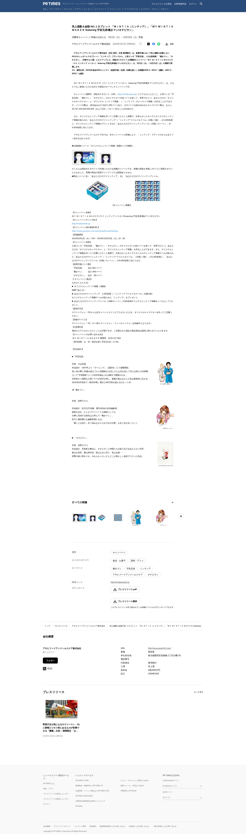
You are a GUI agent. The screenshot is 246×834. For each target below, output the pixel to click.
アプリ (78, 9)
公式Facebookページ (171, 780)
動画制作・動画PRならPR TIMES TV (89, 785)
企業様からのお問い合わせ (139, 826)
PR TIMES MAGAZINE (84, 796)
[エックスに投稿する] (148, 44)
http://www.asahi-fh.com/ (159, 648)
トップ (47, 626)
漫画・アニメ (137, 560)
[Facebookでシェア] (153, 44)
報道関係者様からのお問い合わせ (112, 826)
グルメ (155, 9)
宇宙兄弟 (130, 568)
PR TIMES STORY (82, 780)
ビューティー (100, 9)
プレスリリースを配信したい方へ (56, 799)
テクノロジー (55, 9)
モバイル (68, 9)
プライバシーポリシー (62, 826)
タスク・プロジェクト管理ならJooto (134, 780)
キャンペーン (119, 552)
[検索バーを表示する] (201, 4)
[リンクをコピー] (172, 44)
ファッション (115, 9)
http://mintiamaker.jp (127, 94)
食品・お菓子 (119, 560)
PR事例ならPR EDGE (128, 790)
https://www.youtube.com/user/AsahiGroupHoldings (95, 231)
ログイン (193, 3)
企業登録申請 (180, 3)
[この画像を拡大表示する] (84, 517)
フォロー (50, 660)
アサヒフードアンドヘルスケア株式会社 (88, 626)
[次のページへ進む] (181, 516)
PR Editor (79, 806)
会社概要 (46, 826)
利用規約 (92, 826)
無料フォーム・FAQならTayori (132, 785)
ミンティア (145, 568)
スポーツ (165, 9)
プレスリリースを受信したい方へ (56, 793)
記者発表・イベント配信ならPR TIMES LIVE (92, 790)
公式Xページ (167, 792)
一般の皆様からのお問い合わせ (165, 826)
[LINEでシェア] (158, 44)
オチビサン (153, 574)
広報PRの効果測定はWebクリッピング (90, 801)
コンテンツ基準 (80, 826)
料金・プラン (48, 788)
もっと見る (198, 692)
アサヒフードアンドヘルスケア (128, 574)
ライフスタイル (131, 9)
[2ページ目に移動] (173, 502)
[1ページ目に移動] (172, 502)
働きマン (117, 568)
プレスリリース (61, 626)
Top (44, 9)
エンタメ (88, 9)
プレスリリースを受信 (161, 3)
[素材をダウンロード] (166, 44)
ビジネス (145, 9)
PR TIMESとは (48, 783)
